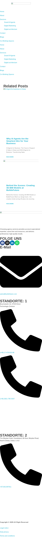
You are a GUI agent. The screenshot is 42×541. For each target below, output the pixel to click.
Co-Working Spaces (7, 74)
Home (2, 45)
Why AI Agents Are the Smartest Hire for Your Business (17, 140)
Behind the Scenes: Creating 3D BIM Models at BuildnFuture (20, 187)
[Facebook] (2, 242)
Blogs (2, 70)
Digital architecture (10, 62)
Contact (2, 66)
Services (3, 53)
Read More (10, 157)
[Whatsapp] (17, 242)
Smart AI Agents (9, 55)
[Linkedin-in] (12, 242)
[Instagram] (7, 242)
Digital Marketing (10, 59)
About (2, 49)
